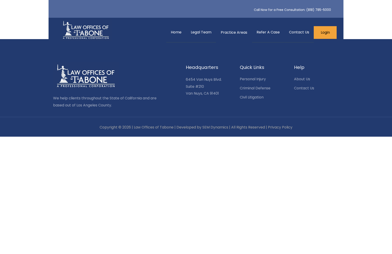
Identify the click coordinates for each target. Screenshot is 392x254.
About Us (302, 79)
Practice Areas (234, 32)
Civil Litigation (252, 97)
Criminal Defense (255, 88)
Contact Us (299, 32)
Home (176, 32)
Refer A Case (268, 32)
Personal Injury (253, 79)
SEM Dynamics (215, 127)
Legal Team (201, 32)
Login (325, 32)
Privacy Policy (280, 127)
